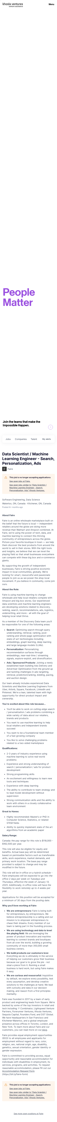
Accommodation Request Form (18, 1071)
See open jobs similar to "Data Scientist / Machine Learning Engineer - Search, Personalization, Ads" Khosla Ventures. (27, 487)
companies (21, 439)
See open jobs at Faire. (19, 481)
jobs (8, 439)
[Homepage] (13, 4)
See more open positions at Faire (28, 1113)
